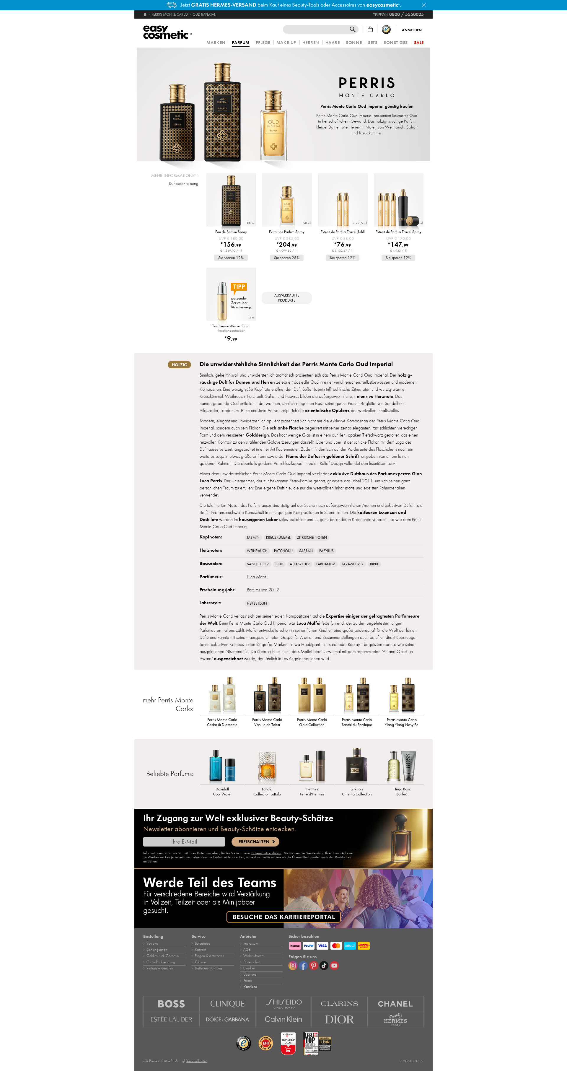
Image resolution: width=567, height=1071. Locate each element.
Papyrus (326, 550)
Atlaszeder (300, 564)
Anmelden (412, 30)
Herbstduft (257, 603)
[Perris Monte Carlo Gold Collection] (312, 696)
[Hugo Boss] (171, 1004)
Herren (310, 42)
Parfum (241, 42)
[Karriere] (283, 898)
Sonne (354, 42)
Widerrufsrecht (253, 955)
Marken (215, 42)
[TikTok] (324, 966)
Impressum (250, 943)
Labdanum (325, 564)
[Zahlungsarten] (356, 945)
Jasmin (253, 537)
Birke (374, 564)
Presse (247, 980)
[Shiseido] (284, 1004)
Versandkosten (196, 1061)
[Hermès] (396, 1020)
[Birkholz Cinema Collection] (357, 765)
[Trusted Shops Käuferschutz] (386, 29)
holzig (179, 364)
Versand (152, 943)
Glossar (200, 962)
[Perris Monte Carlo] (367, 88)
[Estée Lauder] (171, 1020)
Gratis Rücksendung (160, 962)
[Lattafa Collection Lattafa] (267, 765)
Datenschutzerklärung (266, 853)
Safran (306, 550)
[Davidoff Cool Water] (222, 765)
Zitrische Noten (312, 537)
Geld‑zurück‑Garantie (162, 955)
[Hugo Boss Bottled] (401, 765)
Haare (332, 42)
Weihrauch (257, 550)
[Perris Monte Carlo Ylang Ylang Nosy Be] (401, 696)
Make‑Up (286, 42)
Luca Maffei (257, 577)
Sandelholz (258, 564)
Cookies (249, 968)
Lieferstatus (202, 943)
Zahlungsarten (156, 949)
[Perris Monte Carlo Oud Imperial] (223, 104)
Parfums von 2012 (263, 590)
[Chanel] (396, 1004)
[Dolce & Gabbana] (228, 1020)
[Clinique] (228, 1004)
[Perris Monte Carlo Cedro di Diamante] (222, 696)
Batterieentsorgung (208, 968)
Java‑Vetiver (353, 564)
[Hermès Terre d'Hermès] (312, 765)
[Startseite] (145, 14)
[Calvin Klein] (284, 1020)
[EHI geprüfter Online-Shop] (265, 1043)
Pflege (263, 42)
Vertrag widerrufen (159, 968)
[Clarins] (340, 1004)
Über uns (249, 974)
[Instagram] (293, 966)
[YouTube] (334, 966)
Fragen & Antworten (209, 955)
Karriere (250, 986)
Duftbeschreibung (183, 183)
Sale (419, 42)
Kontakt (200, 949)
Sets (372, 42)
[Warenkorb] (370, 29)
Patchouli (283, 550)
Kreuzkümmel (278, 537)
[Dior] (340, 1020)
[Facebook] (303, 966)
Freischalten (254, 842)
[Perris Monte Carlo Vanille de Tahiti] (267, 696)
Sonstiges (396, 42)
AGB (247, 949)
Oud (279, 564)
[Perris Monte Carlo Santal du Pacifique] (357, 696)
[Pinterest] (314, 966)
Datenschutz (252, 962)
